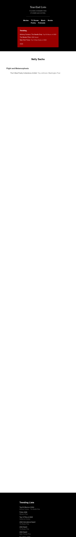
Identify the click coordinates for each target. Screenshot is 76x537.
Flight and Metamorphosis (17, 68)
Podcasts (41, 23)
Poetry (33, 23)
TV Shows (35, 20)
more (21, 44)
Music (43, 20)
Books (50, 20)
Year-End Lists (38, 7)
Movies (26, 20)
